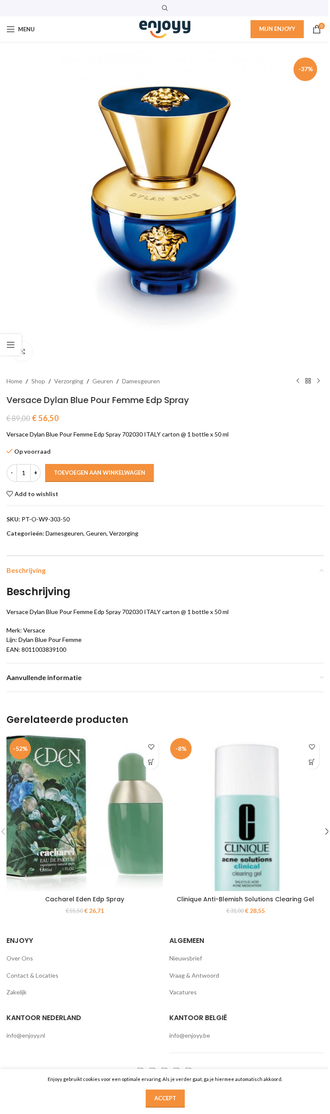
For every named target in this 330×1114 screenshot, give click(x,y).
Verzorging (68, 381)
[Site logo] (165, 28)
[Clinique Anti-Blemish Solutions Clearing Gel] (245, 813)
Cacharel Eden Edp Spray (84, 899)
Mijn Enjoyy (277, 28)
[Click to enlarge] (22, 351)
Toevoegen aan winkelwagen (99, 472)
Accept (165, 1098)
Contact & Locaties (32, 975)
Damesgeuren (141, 381)
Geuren (102, 381)
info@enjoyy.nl (25, 1035)
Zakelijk (16, 992)
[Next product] (318, 381)
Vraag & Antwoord (194, 975)
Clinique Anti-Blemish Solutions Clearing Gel (245, 899)
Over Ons (19, 958)
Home (14, 381)
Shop (38, 381)
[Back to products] (308, 381)
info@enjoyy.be (189, 1035)
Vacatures (183, 992)
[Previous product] (298, 381)
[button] (151, 761)
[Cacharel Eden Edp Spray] (84, 813)
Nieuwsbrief (185, 958)
